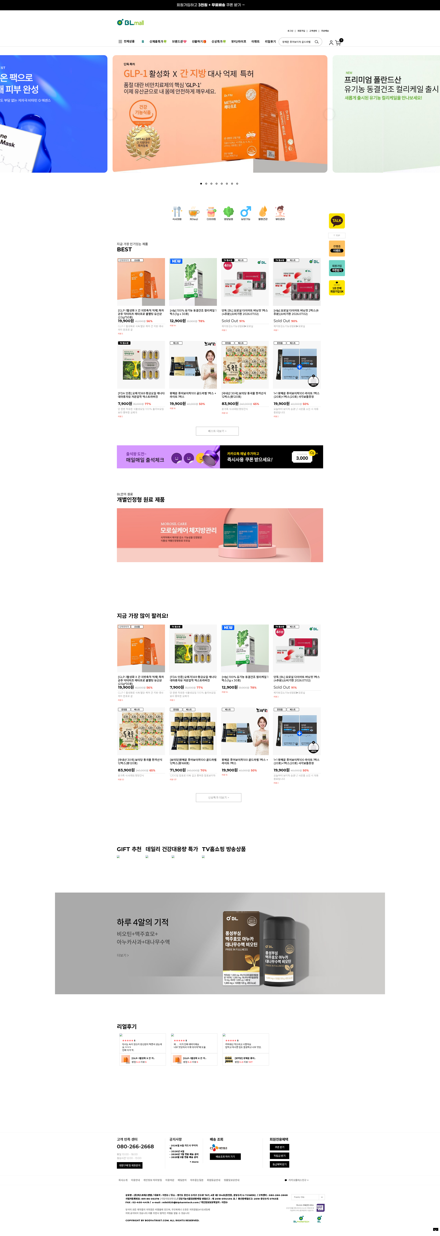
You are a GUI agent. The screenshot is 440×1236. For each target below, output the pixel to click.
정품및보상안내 (231, 1180)
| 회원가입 (300, 31)
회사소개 (123, 1180)
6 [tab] (227, 184)
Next (329, 114)
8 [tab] (237, 184)
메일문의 (182, 1180)
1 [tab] (201, 184)
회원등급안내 (213, 1180)
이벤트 (255, 41)
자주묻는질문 (197, 1180)
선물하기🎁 (199, 41)
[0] (338, 44)
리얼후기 (270, 41)
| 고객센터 (312, 31)
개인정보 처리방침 (152, 1180)
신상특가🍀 (219, 41)
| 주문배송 (324, 31)
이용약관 (169, 1180)
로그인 (290, 31)
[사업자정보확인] (168, 1198)
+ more (194, 1161)
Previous (110, 114)
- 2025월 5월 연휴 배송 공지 (183, 1157)
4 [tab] (216, 184)
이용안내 (135, 1180)
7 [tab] (232, 184)
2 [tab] (206, 184)
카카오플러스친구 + (298, 1180)
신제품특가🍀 (158, 41)
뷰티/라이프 (238, 41)
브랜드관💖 (179, 41)
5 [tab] (222, 184)
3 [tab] (211, 184)
